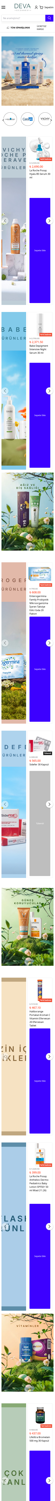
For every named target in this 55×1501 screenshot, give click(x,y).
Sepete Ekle (40, 250)
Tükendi (40, 823)
